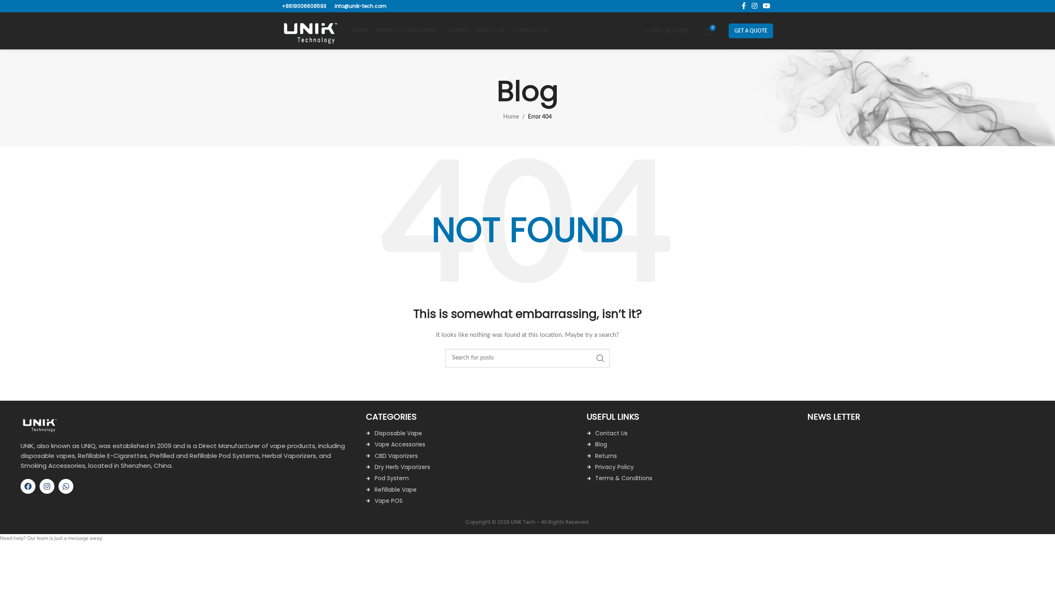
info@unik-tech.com (361, 5)
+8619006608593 (304, 5)
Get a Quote (750, 30)
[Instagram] (47, 486)
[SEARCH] (600, 358)
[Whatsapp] (66, 486)
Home (511, 117)
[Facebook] (28, 486)
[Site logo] (313, 31)
